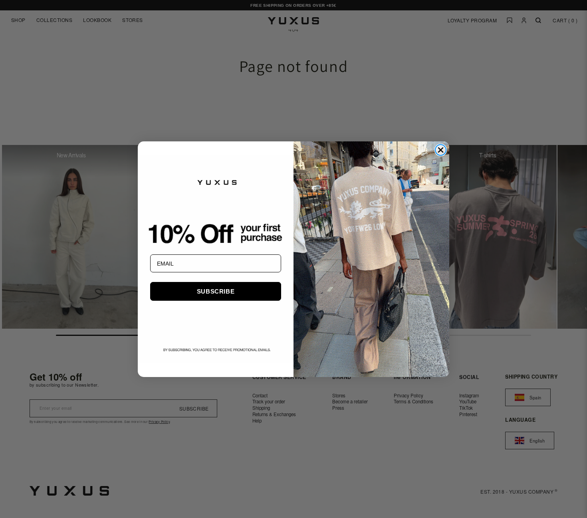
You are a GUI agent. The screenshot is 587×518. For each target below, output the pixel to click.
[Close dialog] (440, 150)
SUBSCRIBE (215, 291)
